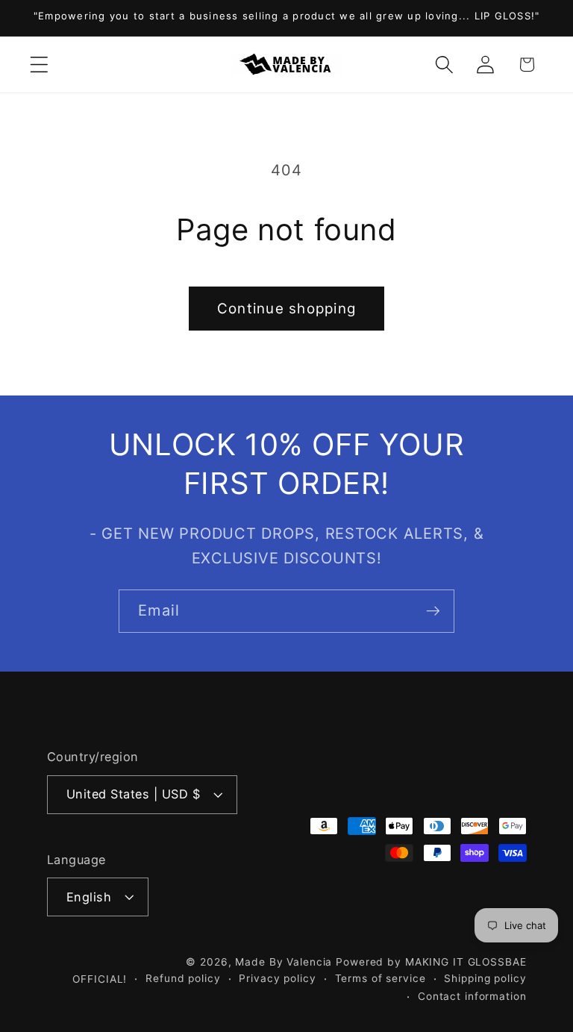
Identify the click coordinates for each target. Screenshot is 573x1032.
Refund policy (182, 978)
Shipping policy (485, 978)
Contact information (472, 996)
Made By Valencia (285, 962)
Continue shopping (286, 308)
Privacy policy (277, 978)
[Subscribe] (433, 611)
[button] (39, 64)
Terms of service (380, 978)
